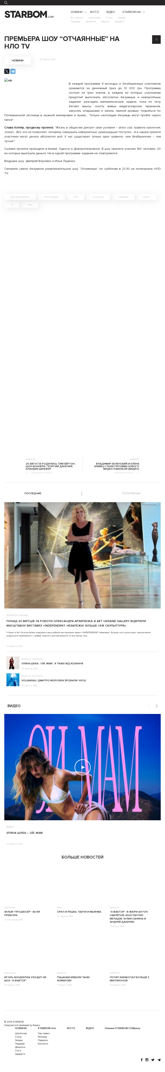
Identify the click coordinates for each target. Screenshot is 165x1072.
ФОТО (94, 12)
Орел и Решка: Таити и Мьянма (79, 911)
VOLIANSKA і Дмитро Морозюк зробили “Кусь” (54, 680)
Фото (59, 907)
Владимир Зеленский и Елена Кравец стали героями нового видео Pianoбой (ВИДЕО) (116, 466)
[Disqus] (82, 272)
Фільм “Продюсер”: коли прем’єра (22, 913)
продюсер (123, 197)
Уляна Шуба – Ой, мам (24, 833)
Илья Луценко (51, 197)
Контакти (43, 1043)
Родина (105, 21)
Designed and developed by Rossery (22, 1025)
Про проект (44, 1033)
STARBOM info (131, 12)
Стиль (109, 17)
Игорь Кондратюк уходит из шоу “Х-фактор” (25, 979)
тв (12, 204)
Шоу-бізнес (95, 17)
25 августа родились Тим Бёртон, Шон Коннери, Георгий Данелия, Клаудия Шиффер (50, 466)
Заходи (122, 17)
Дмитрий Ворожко (20, 197)
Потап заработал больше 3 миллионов (129, 979)
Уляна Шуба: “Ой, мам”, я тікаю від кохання (52, 663)
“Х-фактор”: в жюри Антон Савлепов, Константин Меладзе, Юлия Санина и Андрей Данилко (129, 917)
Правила (43, 1040)
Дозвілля (91, 21)
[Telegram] (12, 71)
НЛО (75, 197)
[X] (6, 71)
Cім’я (18, 1050)
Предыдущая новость (41, 473)
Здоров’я (119, 21)
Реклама (42, 1036)
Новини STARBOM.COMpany (122, 1028)
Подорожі (75, 21)
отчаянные (98, 197)
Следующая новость (124, 473)
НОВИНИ (76, 12)
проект (146, 197)
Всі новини (77, 17)
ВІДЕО (111, 12)
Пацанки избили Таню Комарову (73, 979)
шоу (30, 204)
